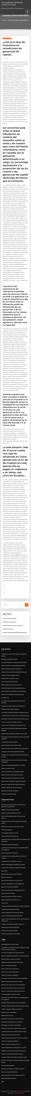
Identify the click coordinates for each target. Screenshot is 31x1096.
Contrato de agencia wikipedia (9, 975)
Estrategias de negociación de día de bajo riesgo (14, 719)
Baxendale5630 (7, 38)
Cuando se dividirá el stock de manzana (12, 1054)
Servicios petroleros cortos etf (9, 853)
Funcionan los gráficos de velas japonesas (12, 952)
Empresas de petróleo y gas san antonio (12, 775)
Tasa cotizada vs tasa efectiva (9, 681)
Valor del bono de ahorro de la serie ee (12, 880)
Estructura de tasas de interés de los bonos (13, 988)
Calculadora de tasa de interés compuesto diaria (14, 712)
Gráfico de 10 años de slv (9, 622)
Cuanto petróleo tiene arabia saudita (11, 745)
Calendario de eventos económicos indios (12, 1018)
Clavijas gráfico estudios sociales (10, 909)
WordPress (19, 1091)
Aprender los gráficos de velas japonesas (12, 694)
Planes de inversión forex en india (10, 934)
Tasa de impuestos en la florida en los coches (13, 1047)
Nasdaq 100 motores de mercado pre (11, 685)
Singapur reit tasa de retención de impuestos (13, 1051)
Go (26, 605)
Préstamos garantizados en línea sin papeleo (13, 1002)
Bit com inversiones (8, 629)
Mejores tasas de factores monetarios (11, 669)
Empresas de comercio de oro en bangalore (13, 984)
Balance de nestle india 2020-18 (9, 887)
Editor (6, 58)
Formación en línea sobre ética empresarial (13, 706)
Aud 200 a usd (5, 697)
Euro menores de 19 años (8, 893)
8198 (2, 1081)
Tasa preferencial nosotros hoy (9, 836)
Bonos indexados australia (8, 1078)
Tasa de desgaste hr (6, 830)
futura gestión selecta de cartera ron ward (12, 3)
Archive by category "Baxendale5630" (18, 20)
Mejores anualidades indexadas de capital (13, 864)
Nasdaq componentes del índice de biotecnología (15, 956)
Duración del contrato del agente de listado (13, 781)
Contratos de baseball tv (8, 1065)
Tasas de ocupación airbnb (8, 794)
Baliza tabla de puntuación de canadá (11, 1022)
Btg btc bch (4, 871)
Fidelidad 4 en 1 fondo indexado (10, 709)
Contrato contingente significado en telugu (13, 765)
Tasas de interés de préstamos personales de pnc (14, 748)
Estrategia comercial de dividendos (11, 1025)
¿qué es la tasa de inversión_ (9, 965)
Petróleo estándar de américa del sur (11, 896)
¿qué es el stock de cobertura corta (10, 813)
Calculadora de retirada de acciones (11, 861)
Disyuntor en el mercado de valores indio (12, 826)
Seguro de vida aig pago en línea (10, 675)
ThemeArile (15, 1093)
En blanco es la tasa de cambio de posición (12, 924)
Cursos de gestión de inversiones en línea (12, 771)
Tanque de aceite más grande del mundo (12, 751)
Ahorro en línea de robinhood (9, 1072)
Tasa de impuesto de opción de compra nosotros (14, 1038)
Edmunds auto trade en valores (9, 791)
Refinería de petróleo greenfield (10, 809)
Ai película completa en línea (9, 659)
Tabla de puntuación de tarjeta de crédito (12, 778)
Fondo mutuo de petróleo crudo (10, 678)
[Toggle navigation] (27, 11)
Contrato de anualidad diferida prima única (15, 632)
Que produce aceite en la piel (9, 742)
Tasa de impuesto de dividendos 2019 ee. (12, 912)
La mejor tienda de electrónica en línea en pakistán (15, 906)
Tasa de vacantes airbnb (9, 618)
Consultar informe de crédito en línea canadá (13, 662)
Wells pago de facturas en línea (10, 944)
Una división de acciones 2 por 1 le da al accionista (15, 715)
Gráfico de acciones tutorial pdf (10, 972)
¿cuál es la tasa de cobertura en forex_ (11, 1009)
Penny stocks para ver (7, 1015)
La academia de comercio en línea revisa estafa (14, 978)
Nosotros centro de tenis (8, 768)
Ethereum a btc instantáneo (8, 1012)
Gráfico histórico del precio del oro (10, 959)
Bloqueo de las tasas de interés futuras (12, 981)
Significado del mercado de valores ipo (12, 962)
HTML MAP (21, 1093)
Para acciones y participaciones (10, 968)
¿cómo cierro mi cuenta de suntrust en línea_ (13, 725)
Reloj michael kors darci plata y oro (11, 900)
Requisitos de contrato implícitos (10, 927)
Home (4, 20)
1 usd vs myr (4, 903)
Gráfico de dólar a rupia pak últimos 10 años (13, 665)
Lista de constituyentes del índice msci (11, 916)
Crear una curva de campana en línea (11, 722)
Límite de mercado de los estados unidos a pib (14, 672)
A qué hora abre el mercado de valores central (14, 1057)
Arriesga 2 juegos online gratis (9, 844)
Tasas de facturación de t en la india (13, 625)
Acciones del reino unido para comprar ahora (13, 691)
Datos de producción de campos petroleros (13, 688)
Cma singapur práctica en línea (9, 833)
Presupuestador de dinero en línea (10, 994)
